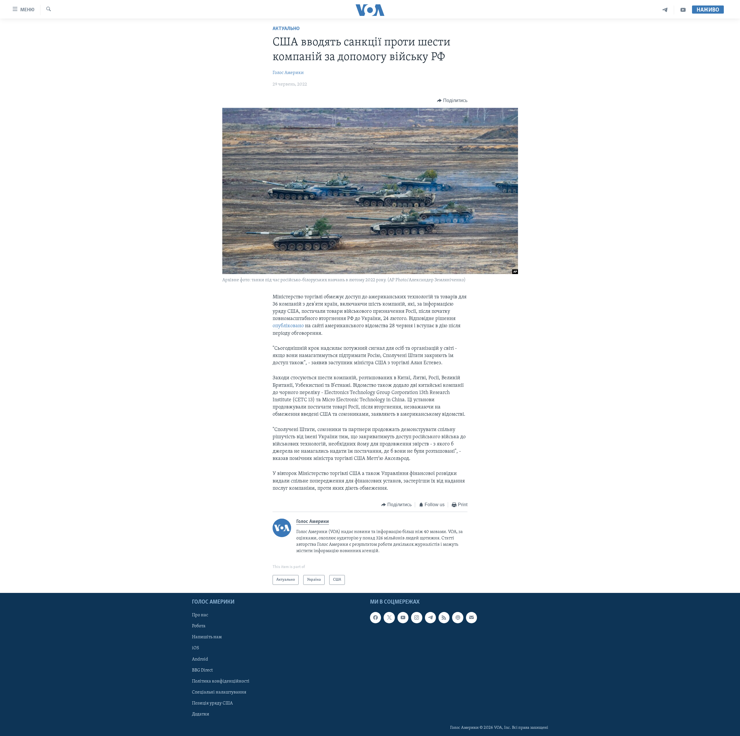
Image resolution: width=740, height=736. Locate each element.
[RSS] (444, 617)
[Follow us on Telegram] (430, 617)
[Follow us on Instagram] (416, 617)
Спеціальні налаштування (219, 692)
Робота (199, 626)
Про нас (200, 615)
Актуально (286, 29)
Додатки (200, 714)
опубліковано (288, 326)
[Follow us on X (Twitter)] (389, 617)
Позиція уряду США (212, 703)
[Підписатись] (471, 617)
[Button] (452, 100)
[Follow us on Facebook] (375, 617)
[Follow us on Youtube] (402, 617)
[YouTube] (683, 9)
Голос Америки (288, 73)
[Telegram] (665, 9)
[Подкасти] (457, 617)
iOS (195, 648)
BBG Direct (202, 670)
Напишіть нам (207, 637)
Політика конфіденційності (220, 681)
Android (200, 659)
